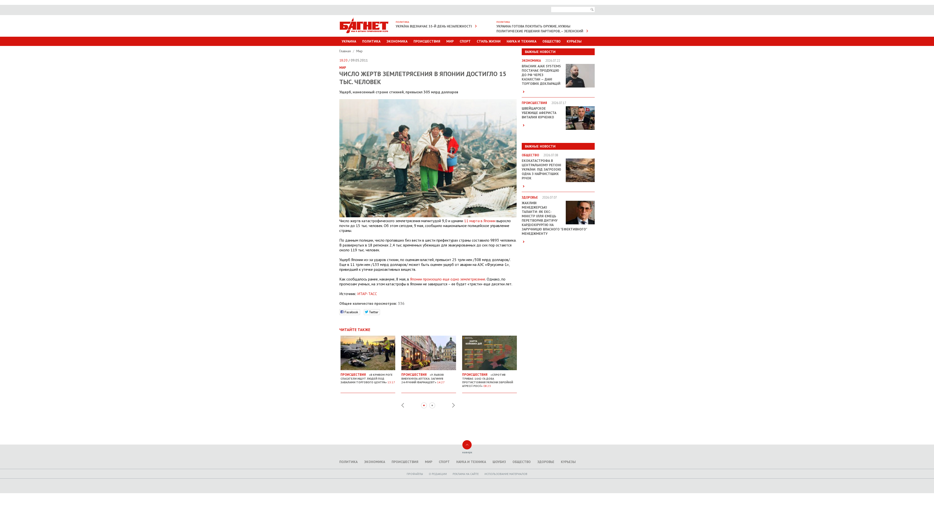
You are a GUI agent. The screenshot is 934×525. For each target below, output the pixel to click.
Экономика (396, 41)
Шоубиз (499, 462)
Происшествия (426, 41)
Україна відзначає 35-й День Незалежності (434, 26)
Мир (450, 41)
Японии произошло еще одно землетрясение (447, 279)
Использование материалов (506, 474)
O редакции (438, 474)
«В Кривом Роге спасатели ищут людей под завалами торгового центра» (368, 378)
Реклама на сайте (466, 474)
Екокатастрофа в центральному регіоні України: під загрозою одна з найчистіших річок (541, 169)
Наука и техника (521, 41)
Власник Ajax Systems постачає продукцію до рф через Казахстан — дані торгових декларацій (541, 75)
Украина (349, 41)
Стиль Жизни (489, 41)
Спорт (465, 41)
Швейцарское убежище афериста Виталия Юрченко (539, 112)
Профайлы (415, 474)
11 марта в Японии (479, 220)
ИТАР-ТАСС (367, 293)
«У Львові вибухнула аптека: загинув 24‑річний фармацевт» (423, 378)
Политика (371, 41)
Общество (551, 41)
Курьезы (574, 41)
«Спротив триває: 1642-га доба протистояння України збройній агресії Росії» (487, 380)
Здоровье (545, 462)
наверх (467, 452)
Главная (345, 51)
